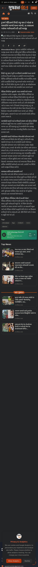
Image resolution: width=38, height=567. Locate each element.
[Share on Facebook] (8, 45)
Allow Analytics (13, 561)
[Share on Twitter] (19, 45)
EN (29, 2)
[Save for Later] (3, 45)
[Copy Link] (24, 45)
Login (34, 8)
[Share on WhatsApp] (14, 45)
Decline (27, 561)
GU (22, 2)
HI (25, 2)
